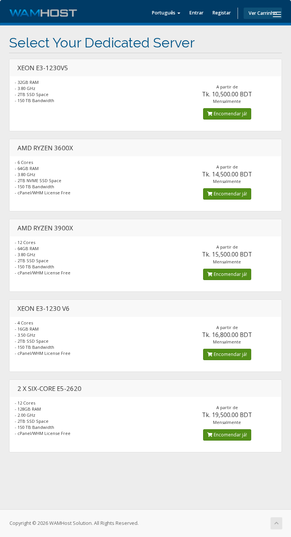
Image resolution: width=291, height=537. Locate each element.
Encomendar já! (230, 113)
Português (164, 12)
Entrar (196, 12)
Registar (221, 12)
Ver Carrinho (263, 13)
